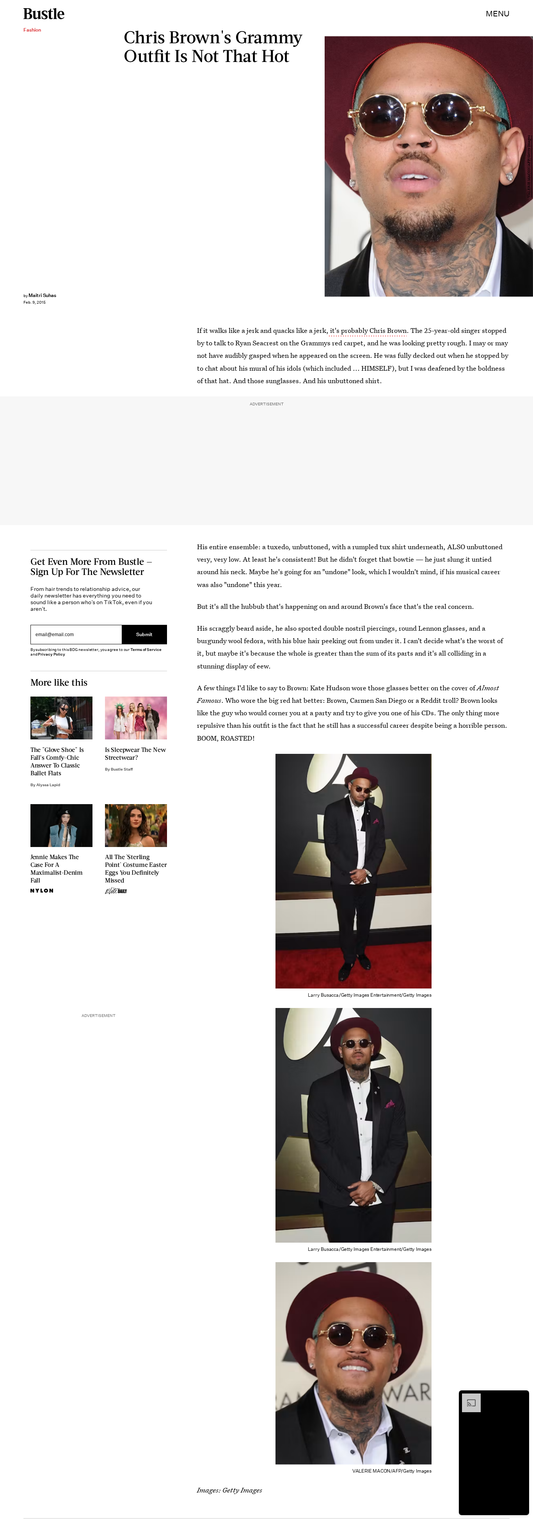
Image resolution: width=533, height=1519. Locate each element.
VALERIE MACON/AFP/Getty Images (529, 166)
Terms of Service (145, 649)
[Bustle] (43, 13)
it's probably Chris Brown (368, 330)
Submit (144, 634)
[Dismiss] (520, 1397)
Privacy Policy (51, 654)
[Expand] (467, 1397)
